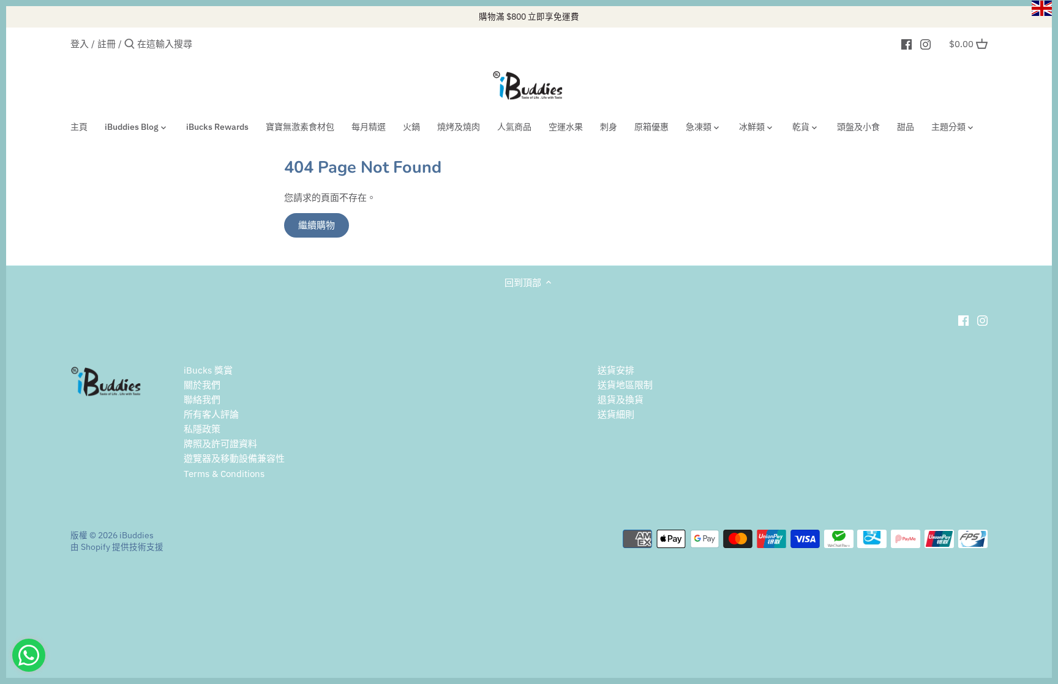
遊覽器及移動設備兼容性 (234, 458)
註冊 (106, 44)
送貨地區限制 (625, 385)
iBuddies (136, 535)
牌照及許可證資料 (220, 443)
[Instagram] (925, 43)
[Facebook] (906, 43)
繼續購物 (316, 225)
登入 (79, 44)
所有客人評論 (211, 414)
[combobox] (189, 43)
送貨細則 (616, 414)
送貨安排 (616, 370)
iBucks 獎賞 (208, 370)
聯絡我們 (202, 399)
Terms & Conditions (224, 473)
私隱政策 (202, 429)
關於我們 (202, 385)
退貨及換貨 (620, 399)
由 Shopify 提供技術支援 (116, 546)
